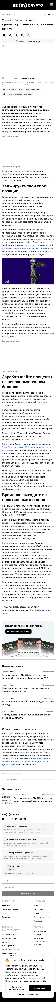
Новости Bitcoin (9, 938)
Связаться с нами (10, 909)
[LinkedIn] (22, 35)
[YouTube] (4, 35)
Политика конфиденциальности (32, 761)
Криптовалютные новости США (10, 954)
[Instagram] (28, 35)
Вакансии (6, 917)
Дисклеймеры (10, 764)
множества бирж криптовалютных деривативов (29, 248)
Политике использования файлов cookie (25, 981)
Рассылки (38, 921)
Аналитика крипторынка (8, 944)
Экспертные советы (42, 917)
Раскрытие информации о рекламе (40, 941)
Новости (6, 14)
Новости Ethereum (10, 949)
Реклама (6, 905)
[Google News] (24, 819)
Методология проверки (40, 933)
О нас (4, 913)
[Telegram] (16, 35)
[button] (28, 829)
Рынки (13, 14)
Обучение (38, 909)
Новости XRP (8, 934)
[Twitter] (10, 35)
